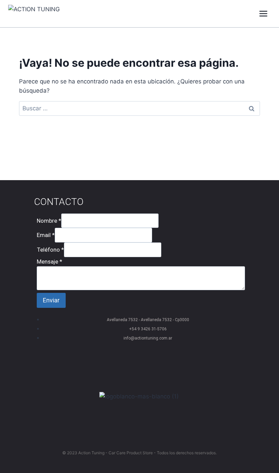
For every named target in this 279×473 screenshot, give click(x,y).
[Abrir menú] (263, 13)
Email (46, 235)
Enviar (51, 300)
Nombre (49, 220)
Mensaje (49, 261)
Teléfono (50, 249)
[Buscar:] (139, 108)
